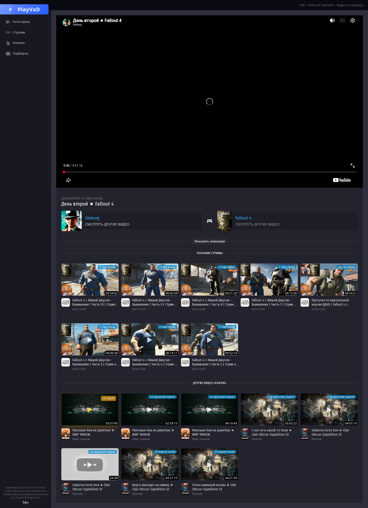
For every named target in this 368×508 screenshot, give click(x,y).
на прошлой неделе (162, 397)
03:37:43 (112, 423)
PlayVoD (29, 9)
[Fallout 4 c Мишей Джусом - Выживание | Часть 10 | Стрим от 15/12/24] (90, 279)
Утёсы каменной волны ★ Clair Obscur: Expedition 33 (214, 487)
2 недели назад (165, 452)
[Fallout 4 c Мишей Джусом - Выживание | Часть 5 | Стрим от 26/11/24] (90, 339)
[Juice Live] (65, 302)
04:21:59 (231, 478)
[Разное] (245, 434)
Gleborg (92, 217)
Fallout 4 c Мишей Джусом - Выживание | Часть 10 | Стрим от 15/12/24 (93, 304)
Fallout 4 (243, 217)
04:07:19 (351, 423)
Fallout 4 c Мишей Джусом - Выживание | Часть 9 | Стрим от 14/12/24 (155, 304)
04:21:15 (171, 478)
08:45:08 (171, 293)
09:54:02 (112, 293)
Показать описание (209, 241)
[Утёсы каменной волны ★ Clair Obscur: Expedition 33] (209, 464)
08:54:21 (351, 293)
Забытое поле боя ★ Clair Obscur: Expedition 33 (330, 432)
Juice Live (79, 309)
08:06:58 (112, 353)
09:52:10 (231, 353)
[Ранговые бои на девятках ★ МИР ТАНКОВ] (90, 409)
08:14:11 (171, 353)
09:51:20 (231, 293)
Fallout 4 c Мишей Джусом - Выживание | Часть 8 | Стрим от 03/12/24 (215, 304)
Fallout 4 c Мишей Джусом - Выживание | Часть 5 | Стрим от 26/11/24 (95, 364)
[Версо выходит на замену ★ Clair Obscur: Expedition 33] (149, 464)
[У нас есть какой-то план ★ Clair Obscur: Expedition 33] (269, 409)
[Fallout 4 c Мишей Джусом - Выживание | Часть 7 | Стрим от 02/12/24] (269, 279)
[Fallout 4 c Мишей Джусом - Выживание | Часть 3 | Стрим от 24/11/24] (209, 339)
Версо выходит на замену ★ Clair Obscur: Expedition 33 (152, 487)
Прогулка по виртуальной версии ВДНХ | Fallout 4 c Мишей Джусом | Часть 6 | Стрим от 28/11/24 (330, 306)
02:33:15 (171, 423)
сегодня (108, 398)
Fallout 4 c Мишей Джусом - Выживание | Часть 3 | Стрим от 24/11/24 (214, 364)
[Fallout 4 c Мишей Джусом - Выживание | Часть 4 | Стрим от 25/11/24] (149, 339)
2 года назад (107, 267)
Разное (257, 439)
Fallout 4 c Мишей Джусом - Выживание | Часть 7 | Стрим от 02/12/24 (274, 304)
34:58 (114, 478)
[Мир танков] (65, 434)
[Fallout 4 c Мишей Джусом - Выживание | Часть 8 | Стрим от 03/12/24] (209, 279)
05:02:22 (291, 423)
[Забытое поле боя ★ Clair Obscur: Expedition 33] (329, 409)
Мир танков (81, 439)
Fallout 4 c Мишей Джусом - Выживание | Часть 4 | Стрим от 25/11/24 (155, 364)
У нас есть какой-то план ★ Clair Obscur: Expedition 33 (272, 432)
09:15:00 (291, 293)
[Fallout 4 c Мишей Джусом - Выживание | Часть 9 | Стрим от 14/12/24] (149, 279)
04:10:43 (231, 423)
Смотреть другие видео (107, 224)
